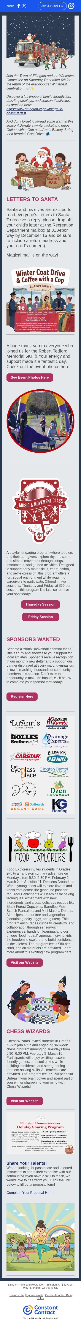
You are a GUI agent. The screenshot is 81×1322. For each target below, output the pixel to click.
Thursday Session (40, 604)
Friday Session (41, 617)
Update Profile (34, 1295)
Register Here (22, 696)
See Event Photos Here (30, 377)
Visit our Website (24, 962)
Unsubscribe (17, 1295)
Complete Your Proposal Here (29, 1193)
